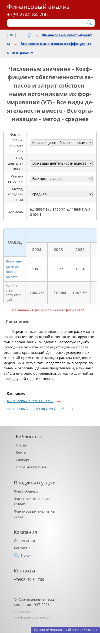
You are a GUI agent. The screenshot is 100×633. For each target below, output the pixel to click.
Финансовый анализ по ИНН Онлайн (37, 408)
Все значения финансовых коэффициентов (47, 310)
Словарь (23, 459)
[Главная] (29, 35)
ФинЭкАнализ (26, 491)
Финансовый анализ (38, 6)
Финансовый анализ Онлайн (30, 401)
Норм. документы (31, 467)
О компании (24, 540)
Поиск (26, 555)
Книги (21, 452)
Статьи (21, 445)
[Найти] (89, 22)
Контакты (22, 547)
